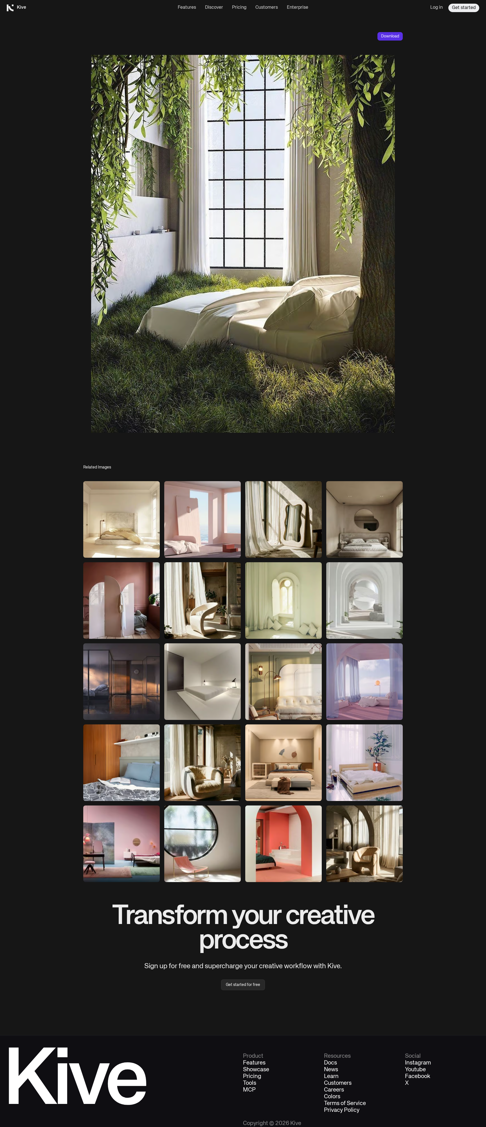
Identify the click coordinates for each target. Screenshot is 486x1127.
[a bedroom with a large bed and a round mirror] (364, 519)
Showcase (256, 1070)
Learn (331, 1076)
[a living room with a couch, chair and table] (283, 681)
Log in (436, 7)
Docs (330, 1063)
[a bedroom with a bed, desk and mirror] (121, 843)
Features (187, 7)
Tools (249, 1083)
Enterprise (297, 7)
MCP (249, 1090)
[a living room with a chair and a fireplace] (202, 762)
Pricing (239, 7)
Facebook (417, 1076)
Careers (334, 1090)
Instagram (418, 1063)
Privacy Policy (341, 1110)
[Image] (121, 519)
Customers (266, 7)
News (331, 1070)
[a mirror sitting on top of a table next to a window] (283, 519)
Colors (332, 1097)
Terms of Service (345, 1103)
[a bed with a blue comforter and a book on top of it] (121, 762)
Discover (214, 7)
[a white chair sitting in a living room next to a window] (202, 600)
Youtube (415, 1070)
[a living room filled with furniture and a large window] (364, 843)
